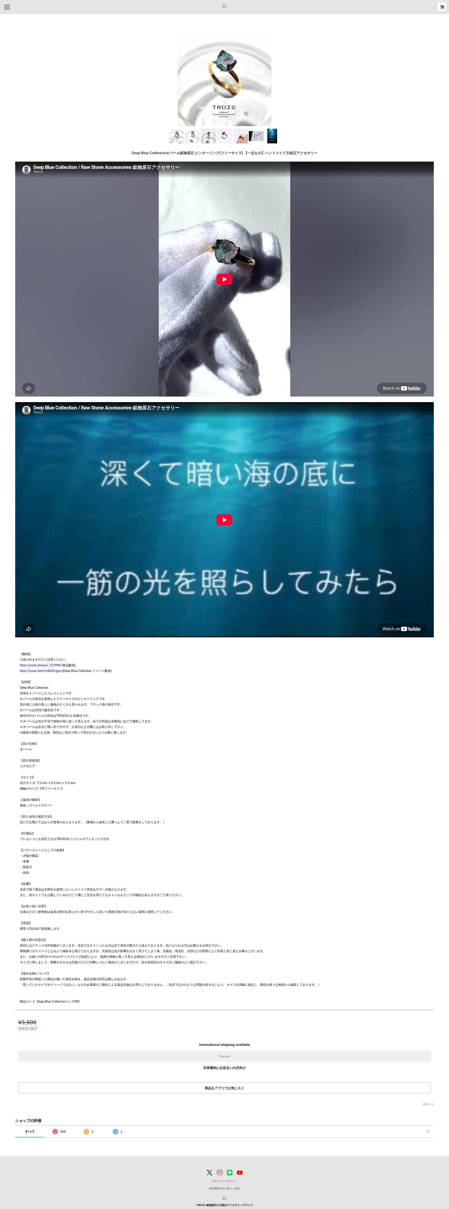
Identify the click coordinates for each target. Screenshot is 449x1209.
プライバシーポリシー (224, 1181)
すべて (30, 1131)
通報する (428, 1104)
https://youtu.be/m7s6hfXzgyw (40, 671)
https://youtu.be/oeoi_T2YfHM (40, 665)
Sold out (224, 1056)
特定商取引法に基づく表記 (224, 1188)
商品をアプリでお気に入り (224, 1088)
